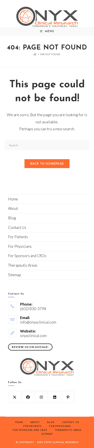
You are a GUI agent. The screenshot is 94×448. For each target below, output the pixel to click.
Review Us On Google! (30, 347)
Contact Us (17, 227)
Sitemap (14, 275)
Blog (12, 218)
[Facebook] (28, 397)
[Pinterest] (68, 397)
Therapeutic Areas (22, 265)
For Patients (18, 237)
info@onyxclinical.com (38, 322)
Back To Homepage (47, 163)
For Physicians (20, 246)
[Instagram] (41, 397)
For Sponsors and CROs (27, 255)
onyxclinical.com (33, 335)
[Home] (35, 54)
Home (13, 199)
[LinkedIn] (55, 397)
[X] (15, 397)
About (13, 208)
